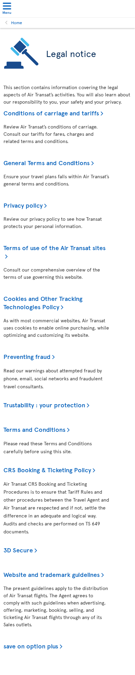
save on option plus (30, 645)
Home (16, 22)
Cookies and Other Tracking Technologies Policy (42, 302)
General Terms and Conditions (46, 162)
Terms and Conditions (34, 429)
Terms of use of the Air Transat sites (54, 247)
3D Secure (18, 549)
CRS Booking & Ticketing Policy (47, 469)
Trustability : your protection (44, 404)
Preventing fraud (27, 356)
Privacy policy (23, 205)
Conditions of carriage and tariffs (51, 112)
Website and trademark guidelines (51, 574)
